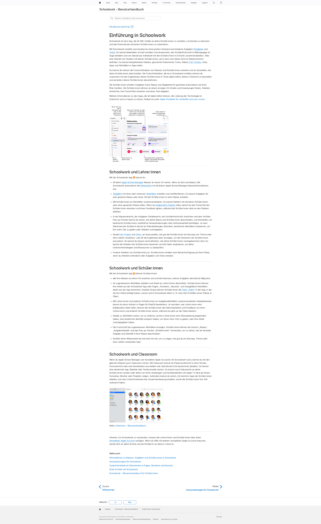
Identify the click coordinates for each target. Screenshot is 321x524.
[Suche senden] (112, 18)
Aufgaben (198, 49)
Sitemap (155, 519)
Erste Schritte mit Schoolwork (123, 469)
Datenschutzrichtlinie (106, 519)
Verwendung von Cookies (169, 519)
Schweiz (219, 517)
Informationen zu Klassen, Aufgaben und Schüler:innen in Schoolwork (142, 457)
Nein (129, 502)
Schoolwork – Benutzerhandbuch (121, 9)
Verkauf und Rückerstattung (141, 519)
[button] (214, 3)
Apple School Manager (132, 182)
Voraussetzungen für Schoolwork (125, 461)
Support (108, 509)
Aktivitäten (151, 194)
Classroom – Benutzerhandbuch (130, 425)
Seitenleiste (146, 185)
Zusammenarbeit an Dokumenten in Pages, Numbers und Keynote (141, 465)
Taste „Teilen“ (188, 290)
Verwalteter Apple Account (122, 440)
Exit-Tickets (195, 62)
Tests (111, 52)
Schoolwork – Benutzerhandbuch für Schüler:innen (133, 473)
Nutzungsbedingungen (122, 519)
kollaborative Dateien (165, 205)
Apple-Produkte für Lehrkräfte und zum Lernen (182, 99)
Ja (115, 502)
